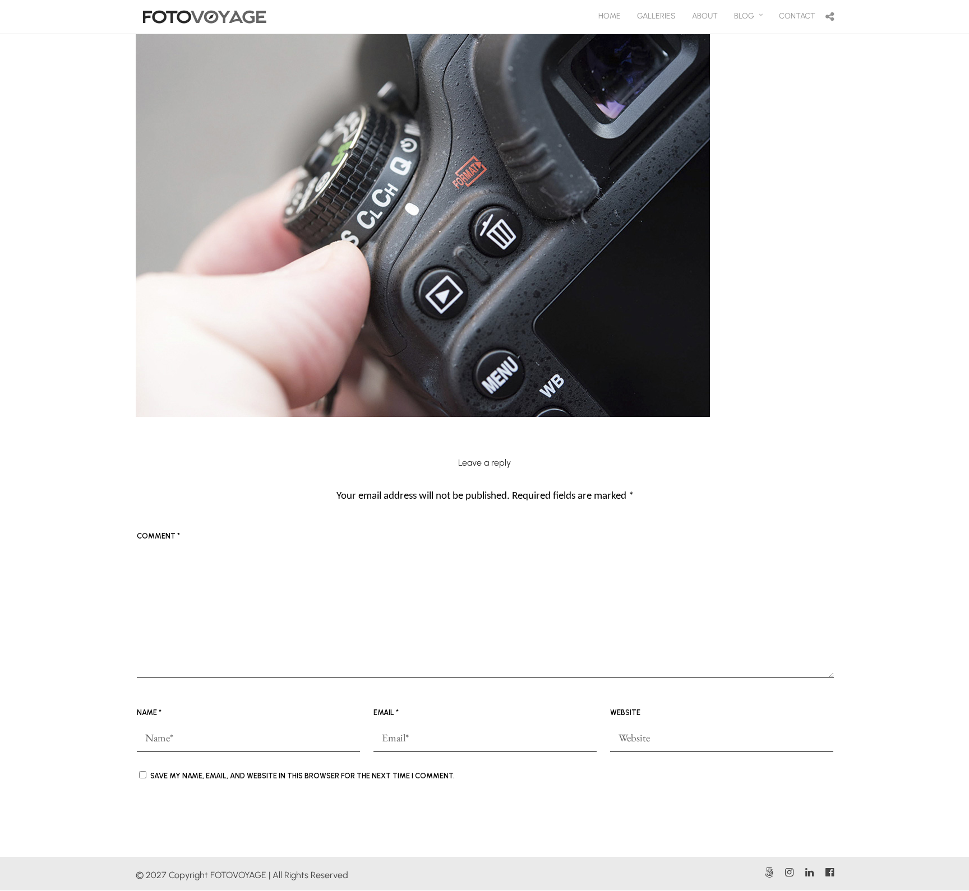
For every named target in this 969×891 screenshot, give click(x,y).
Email (386, 712)
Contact (797, 16)
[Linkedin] (809, 872)
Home (609, 16)
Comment (158, 536)
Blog (744, 16)
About (705, 16)
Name (149, 712)
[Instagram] (789, 872)
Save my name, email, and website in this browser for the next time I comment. (302, 776)
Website (625, 712)
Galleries (656, 16)
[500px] (768, 872)
